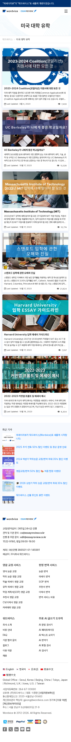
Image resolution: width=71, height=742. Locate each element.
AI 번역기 (43, 640)
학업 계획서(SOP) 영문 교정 (16, 592)
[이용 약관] (61, 700)
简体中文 (48, 669)
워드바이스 (7, 39)
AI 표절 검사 (45, 645)
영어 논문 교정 (10, 571)
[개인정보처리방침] (12, 703)
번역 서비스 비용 (47, 597)
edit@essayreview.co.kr (33, 537)
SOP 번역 (44, 581)
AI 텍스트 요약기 (47, 635)
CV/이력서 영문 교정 (13, 602)
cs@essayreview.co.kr (32, 532)
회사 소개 (7, 624)
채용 (5, 655)
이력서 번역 (44, 592)
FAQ (5, 635)
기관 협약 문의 (10, 640)
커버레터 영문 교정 (12, 607)
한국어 (22, 669)
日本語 (34, 669)
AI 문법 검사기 (46, 624)
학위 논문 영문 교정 (12, 576)
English (10, 669)
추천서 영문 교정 (11, 597)
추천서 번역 (44, 586)
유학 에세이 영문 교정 (13, 586)
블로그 (6, 645)
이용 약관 (7, 650)
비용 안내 (7, 629)
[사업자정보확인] (47, 692)
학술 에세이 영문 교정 (13, 581)
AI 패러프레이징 (46, 629)
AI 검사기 (43, 650)
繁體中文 (11, 675)
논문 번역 (43, 571)
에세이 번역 (44, 576)
